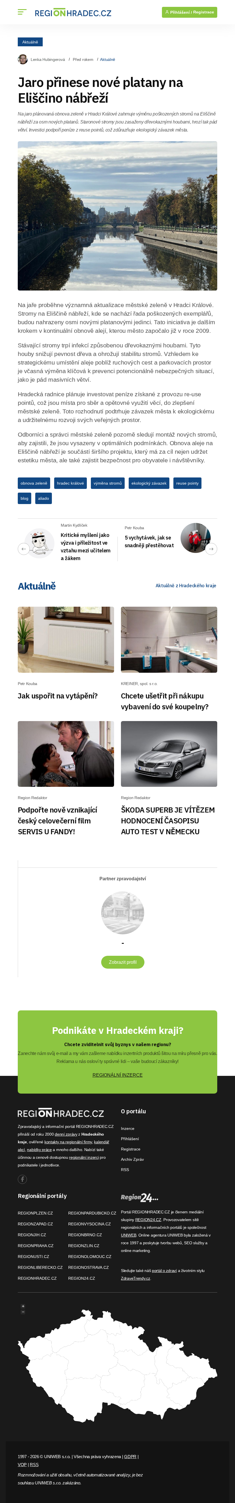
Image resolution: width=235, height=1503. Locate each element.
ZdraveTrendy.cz (135, 1278)
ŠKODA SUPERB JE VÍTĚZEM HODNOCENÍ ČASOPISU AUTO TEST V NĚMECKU (168, 820)
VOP (22, 1464)
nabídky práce (39, 1149)
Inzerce (127, 1128)
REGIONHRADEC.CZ (37, 1278)
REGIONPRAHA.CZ (36, 1245)
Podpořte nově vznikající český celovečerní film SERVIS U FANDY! (57, 820)
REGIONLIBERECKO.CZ (40, 1267)
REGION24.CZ (81, 1278)
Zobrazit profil (123, 962)
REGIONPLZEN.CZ (35, 1213)
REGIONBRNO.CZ (85, 1235)
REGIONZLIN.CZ (83, 1245)
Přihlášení (130, 1138)
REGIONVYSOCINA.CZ (89, 1224)
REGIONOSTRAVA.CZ (88, 1267)
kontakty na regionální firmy (68, 1142)
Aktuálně (30, 41)
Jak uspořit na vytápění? (57, 695)
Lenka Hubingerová (48, 59)
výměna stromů (108, 483)
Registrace (203, 12)
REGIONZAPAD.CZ (35, 1224)
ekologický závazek (149, 483)
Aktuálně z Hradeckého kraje (186, 585)
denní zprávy (66, 1134)
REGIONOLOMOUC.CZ (89, 1256)
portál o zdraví (164, 1270)
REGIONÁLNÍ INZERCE (118, 1075)
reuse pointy (187, 483)
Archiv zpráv (132, 1159)
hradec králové (70, 483)
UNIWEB (128, 1235)
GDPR (130, 1456)
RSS (125, 1169)
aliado (43, 498)
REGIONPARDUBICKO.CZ (92, 1213)
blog (24, 498)
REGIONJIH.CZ (32, 1235)
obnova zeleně (34, 483)
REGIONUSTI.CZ (33, 1256)
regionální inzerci (84, 1157)
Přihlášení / (180, 12)
